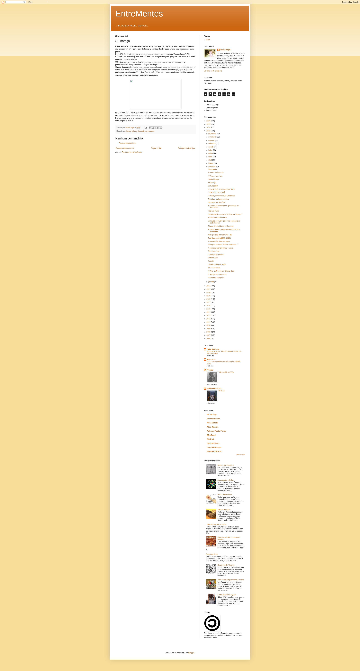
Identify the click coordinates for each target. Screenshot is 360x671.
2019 (208, 296)
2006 (208, 339)
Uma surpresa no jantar (217, 264)
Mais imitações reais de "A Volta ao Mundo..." (225, 214)
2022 (208, 286)
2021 (208, 289)
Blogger (191, 653)
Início (208, 40)
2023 (208, 131)
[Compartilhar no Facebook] (158, 127)
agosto (211, 147)
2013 (208, 316)
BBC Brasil (211, 435)
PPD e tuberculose (225, 495)
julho (210, 150)
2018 (208, 299)
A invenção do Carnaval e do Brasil (221, 189)
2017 (208, 302)
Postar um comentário (127, 143)
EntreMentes (139, 13)
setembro (212, 144)
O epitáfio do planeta (216, 255)
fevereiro (212, 167)
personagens (149, 131)
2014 (208, 312)
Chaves (128, 131)
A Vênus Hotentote (215, 176)
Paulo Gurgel (225, 50)
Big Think (210, 439)
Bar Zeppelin (213, 186)
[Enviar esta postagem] (146, 127)
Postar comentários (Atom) (132, 152)
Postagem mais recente (125, 148)
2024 (208, 127)
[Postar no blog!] (153, 127)
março (211, 163)
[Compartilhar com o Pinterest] (161, 127)
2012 (208, 319)
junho (210, 153)
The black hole (213, 251)
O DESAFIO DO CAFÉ (216, 193)
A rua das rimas (212, 554)
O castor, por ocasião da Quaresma (221, 196)
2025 (208, 124)
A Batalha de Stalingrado (217, 274)
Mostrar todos (241, 454)
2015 (208, 309)
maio (210, 157)
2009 (208, 329)
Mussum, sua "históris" (216, 202)
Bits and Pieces (213, 443)
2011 (208, 322)
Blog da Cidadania (214, 451)
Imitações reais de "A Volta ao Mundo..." (223, 245)
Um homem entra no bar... (217, 524)
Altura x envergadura (226, 465)
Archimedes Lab (213, 419)
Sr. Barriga (212, 183)
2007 (208, 335)
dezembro (212, 134)
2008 (208, 332)
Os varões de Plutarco (226, 565)
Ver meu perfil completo (213, 71)
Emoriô (211, 261)
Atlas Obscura (212, 427)
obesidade (141, 131)
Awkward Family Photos (216, 431)
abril (210, 160)
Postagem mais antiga (186, 148)
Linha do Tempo (213, 349)
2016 (208, 306)
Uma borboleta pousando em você (231, 580)
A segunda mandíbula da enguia (220, 248)
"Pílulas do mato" (224, 510)
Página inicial (156, 148)
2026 (208, 121)
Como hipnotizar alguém (227, 595)
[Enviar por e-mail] (150, 127)
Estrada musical (214, 268)
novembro (212, 137)
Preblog (210, 370)
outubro (211, 140)
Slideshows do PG (214, 389)
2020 (208, 292)
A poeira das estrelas (226, 480)
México (134, 131)
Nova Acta (211, 360)
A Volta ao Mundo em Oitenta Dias (221, 271)
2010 (208, 325)
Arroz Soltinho (212, 423)
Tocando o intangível (216, 278)
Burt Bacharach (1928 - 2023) (219, 238)
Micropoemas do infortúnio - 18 (220, 235)
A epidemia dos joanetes (217, 218)
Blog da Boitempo (214, 447)
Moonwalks (212, 169)
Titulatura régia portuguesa (218, 199)
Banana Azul (213, 258)
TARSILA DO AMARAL (226, 372)
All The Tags (212, 415)
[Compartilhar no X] (155, 127)
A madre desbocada (215, 173)
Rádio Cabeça (213, 179)
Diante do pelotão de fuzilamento (220, 226)
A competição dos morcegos (219, 241)
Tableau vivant (213, 211)
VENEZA (222, 391)
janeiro (211, 282)
